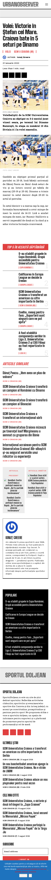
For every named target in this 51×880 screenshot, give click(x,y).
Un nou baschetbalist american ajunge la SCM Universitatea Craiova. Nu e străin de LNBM (25, 767)
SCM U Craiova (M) (27, 305)
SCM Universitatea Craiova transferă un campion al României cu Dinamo (25, 388)
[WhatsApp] (24, 75)
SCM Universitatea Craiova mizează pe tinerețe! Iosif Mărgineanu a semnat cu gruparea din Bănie (24, 431)
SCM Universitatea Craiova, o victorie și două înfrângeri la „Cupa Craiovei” (24, 802)
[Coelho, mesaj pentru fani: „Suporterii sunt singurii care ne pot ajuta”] (9, 317)
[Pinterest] (18, 75)
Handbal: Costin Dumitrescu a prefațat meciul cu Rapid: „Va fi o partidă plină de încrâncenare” (13, 504)
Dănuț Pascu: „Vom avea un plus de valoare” (24, 375)
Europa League (26, 285)
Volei (8, 51)
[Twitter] (11, 75)
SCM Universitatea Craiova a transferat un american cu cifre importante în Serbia (33, 296)
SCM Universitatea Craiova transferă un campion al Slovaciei (25, 402)
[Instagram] (13, 732)
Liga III (22, 353)
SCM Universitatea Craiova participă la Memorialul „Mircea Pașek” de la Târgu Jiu (25, 828)
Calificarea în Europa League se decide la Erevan (31, 278)
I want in (24, 859)
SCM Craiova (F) (10, 808)
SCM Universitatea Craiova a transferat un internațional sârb (22, 416)
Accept (23, 876)
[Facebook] (5, 75)
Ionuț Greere (23, 57)
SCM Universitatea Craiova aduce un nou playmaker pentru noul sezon (25, 781)
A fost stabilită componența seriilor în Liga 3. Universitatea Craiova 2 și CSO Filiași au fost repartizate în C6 (32, 341)
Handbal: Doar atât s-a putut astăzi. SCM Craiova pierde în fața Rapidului (37, 491)
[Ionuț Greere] (5, 57)
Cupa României (26, 267)
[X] (47, 870)
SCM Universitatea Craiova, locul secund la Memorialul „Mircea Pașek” (25, 814)
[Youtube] (28, 732)
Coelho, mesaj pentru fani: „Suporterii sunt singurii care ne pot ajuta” (32, 317)
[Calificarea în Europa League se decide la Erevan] (9, 279)
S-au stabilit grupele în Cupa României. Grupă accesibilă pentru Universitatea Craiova (33, 258)
